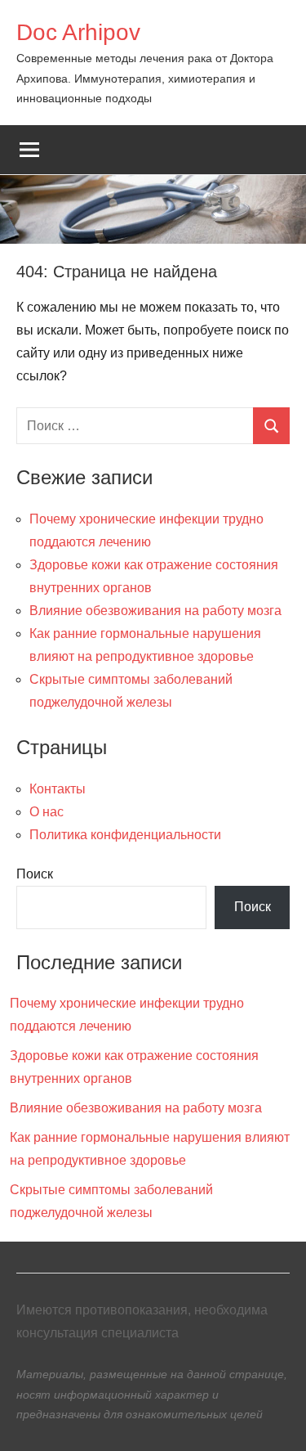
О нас (46, 812)
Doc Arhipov (78, 32)
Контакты (57, 789)
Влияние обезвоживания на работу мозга (155, 611)
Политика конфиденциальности (125, 835)
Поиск (34, 874)
